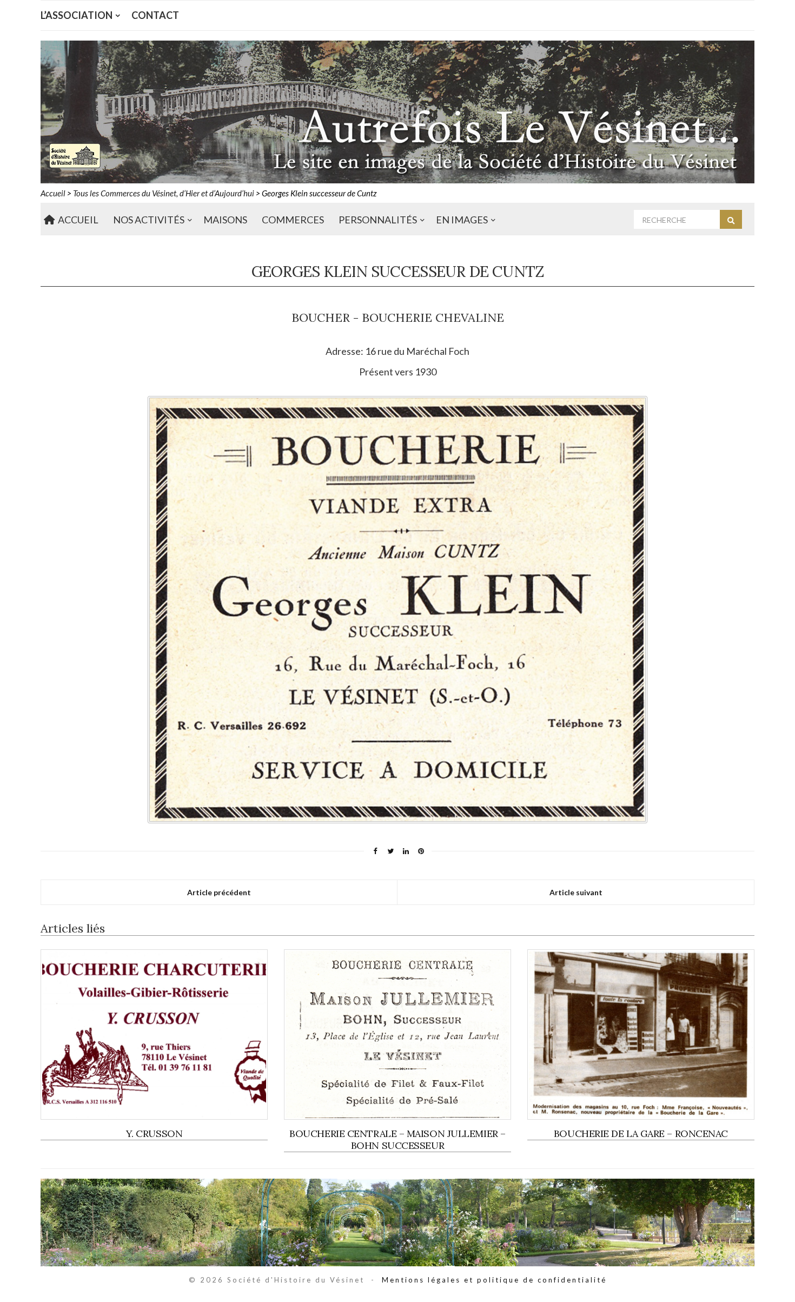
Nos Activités (148, 220)
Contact (155, 15)
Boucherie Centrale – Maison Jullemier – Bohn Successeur (397, 1139)
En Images (462, 220)
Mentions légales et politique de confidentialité (494, 1279)
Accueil (76, 220)
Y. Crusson (154, 1133)
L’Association (76, 15)
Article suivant (575, 892)
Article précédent (219, 892)
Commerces (293, 220)
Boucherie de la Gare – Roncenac (641, 1133)
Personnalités (378, 220)
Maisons (225, 220)
